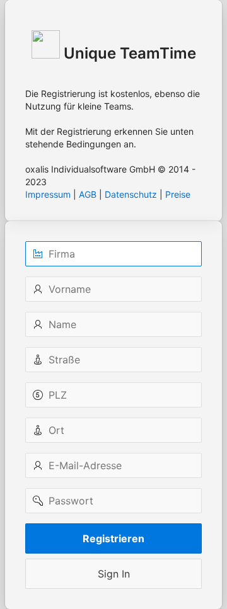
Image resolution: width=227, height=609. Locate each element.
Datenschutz (131, 194)
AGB (87, 194)
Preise (177, 194)
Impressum (48, 194)
